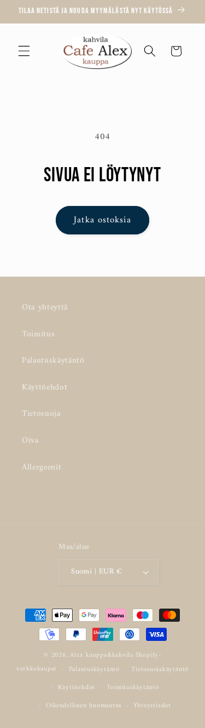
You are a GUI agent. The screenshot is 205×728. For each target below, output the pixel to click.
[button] (24, 51)
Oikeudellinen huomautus (84, 706)
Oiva (30, 440)
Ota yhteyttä (45, 307)
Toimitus (38, 334)
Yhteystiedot (152, 706)
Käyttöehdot (44, 387)
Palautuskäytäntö (53, 360)
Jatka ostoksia (102, 220)
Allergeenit (41, 467)
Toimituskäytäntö (133, 687)
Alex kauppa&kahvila (101, 655)
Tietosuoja (41, 413)
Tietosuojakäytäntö (160, 669)
